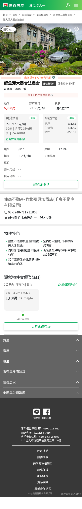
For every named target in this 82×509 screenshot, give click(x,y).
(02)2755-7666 (42, 432)
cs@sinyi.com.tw (49, 436)
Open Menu (76, 5)
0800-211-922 (51, 428)
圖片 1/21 (8, 29)
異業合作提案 (42, 489)
